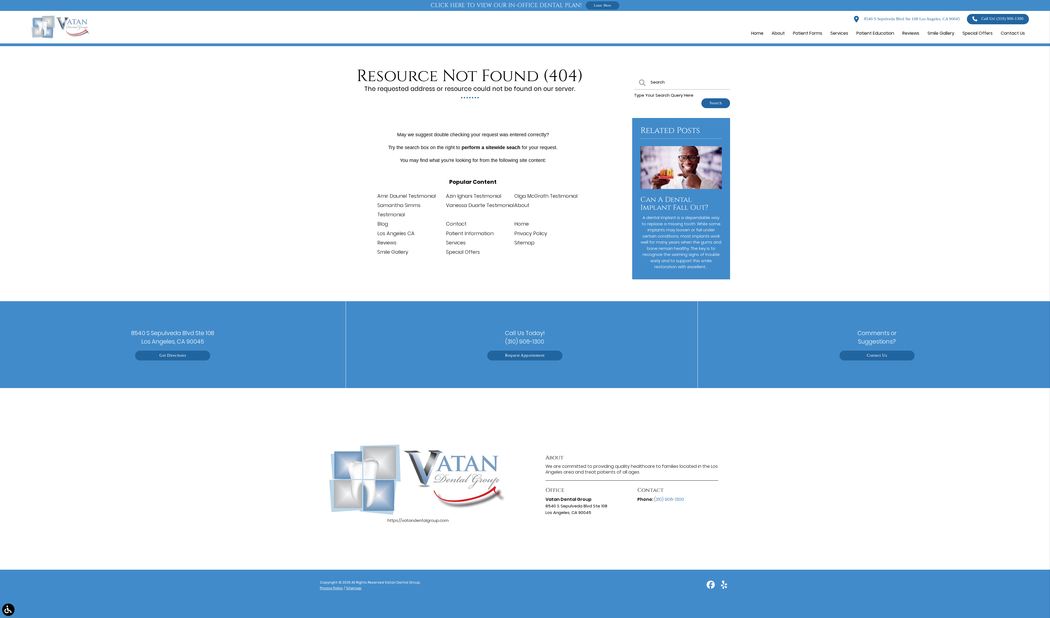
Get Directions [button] (172, 355)
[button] (8, 610)
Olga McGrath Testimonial (546, 196)
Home (521, 223)
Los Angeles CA (396, 233)
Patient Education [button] (875, 33)
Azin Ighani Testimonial (473, 196)
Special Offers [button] (977, 33)
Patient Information (470, 233)
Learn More (602, 5)
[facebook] (711, 587)
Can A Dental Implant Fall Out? (674, 203)
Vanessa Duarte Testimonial (480, 205)
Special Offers (463, 252)
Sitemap (524, 242)
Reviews (386, 242)
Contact (456, 223)
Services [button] (839, 33)
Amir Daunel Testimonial (406, 196)
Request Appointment (525, 355)
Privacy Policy (530, 233)
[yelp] (724, 587)
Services (456, 242)
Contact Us (877, 355)
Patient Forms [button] (807, 33)
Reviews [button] (910, 33)
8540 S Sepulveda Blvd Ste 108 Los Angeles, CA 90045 (911, 19)
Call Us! (1002, 18)
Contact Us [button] (1013, 33)
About (521, 205)
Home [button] (757, 33)
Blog (382, 223)
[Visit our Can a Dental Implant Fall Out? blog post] (681, 190)
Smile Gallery (392, 252)
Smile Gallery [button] (941, 33)
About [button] (778, 33)
